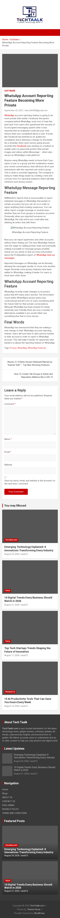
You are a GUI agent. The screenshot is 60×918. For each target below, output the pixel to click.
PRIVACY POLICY (10, 809)
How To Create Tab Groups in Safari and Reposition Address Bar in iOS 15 (33, 375)
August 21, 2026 (11, 605)
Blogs (5, 793)
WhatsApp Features (37, 348)
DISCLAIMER (8, 805)
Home (5, 789)
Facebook (21, 146)
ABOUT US (7, 797)
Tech (7, 591)
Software (9, 91)
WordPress (39, 913)
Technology (11, 540)
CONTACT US (8, 801)
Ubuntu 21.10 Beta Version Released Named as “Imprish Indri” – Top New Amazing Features (29, 363)
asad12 (24, 554)
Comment (10, 404)
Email (7, 452)
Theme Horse (33, 909)
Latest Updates (14, 748)
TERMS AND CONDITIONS (14, 813)
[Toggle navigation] (5, 32)
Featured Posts (14, 821)
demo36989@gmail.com (36, 110)
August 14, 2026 (11, 706)
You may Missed (15, 505)
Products (10, 692)
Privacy (13, 348)
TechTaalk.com (37, 905)
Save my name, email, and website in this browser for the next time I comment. (29, 482)
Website (8, 464)
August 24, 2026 (11, 554)
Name (8, 439)
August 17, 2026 (11, 655)
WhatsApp (9, 115)
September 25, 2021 (13, 110)
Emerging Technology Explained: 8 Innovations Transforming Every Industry (34, 756)
